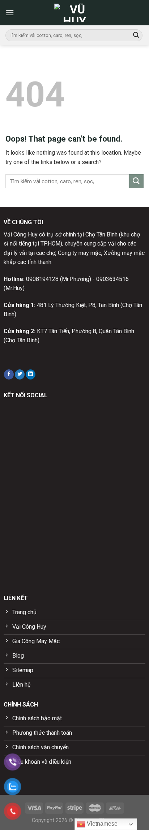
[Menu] (9, 12)
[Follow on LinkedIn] (30, 374)
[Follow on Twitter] (20, 374)
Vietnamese (101, 824)
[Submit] (136, 35)
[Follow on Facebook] (9, 374)
